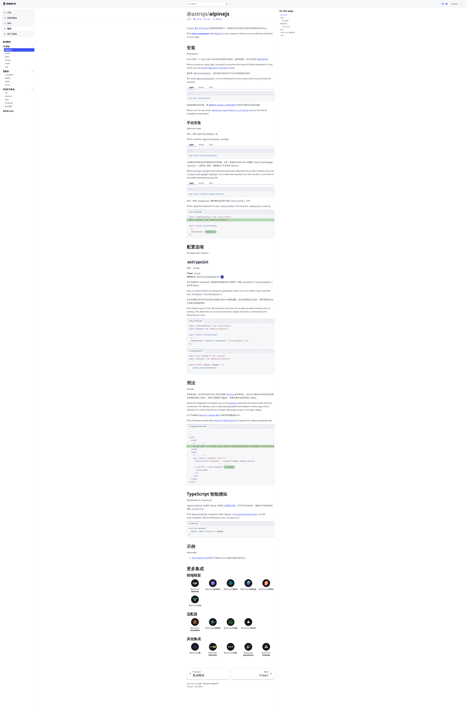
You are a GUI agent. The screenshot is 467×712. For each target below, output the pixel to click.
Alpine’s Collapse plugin (225, 420)
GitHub (199, 19)
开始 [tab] (9, 12)
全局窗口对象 (229, 505)
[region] (230, 456)
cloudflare (195, 629)
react (230, 589)
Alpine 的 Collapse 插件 (209, 415)
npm (208, 19)
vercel (248, 628)
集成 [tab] (9, 28)
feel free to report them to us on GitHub (230, 110)
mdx (230, 652)
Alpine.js (205, 28)
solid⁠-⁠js (248, 589)
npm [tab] (191, 87)
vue (195, 605)
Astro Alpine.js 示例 (200, 558)
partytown (248, 653)
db (195, 652)
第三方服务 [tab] (12, 34)
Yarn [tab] (211, 87)
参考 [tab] (9, 23)
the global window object (246, 514)
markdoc (212, 653)
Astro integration (200, 33)
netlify (212, 628)
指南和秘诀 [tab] (12, 18)
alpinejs (195, 590)
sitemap (266, 653)
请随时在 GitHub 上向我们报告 (222, 105)
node (230, 628)
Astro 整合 (194, 28)
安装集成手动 (262, 59)
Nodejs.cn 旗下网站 (194, 686)
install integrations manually (214, 68)
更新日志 (219, 19)
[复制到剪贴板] (271, 98)
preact (212, 589)
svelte (266, 589)
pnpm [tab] (201, 87)
